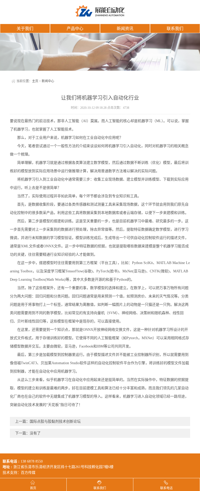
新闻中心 (48, 81)
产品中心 (75, 28)
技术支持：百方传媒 (19, 473)
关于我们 (25, 28)
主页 (35, 81)
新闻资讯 (125, 28)
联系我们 (175, 28)
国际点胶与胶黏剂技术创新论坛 (55, 421)
